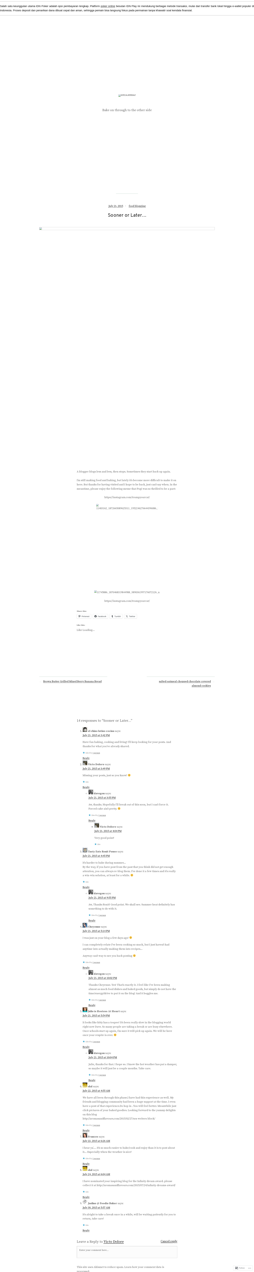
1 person (96, 753)
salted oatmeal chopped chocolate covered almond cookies (185, 683)
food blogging (137, 206)
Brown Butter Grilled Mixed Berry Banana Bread (72, 681)
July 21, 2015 (115, 206)
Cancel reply (169, 1241)
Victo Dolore (113, 1242)
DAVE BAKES (127, 103)
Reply (86, 758)
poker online (108, 6)
